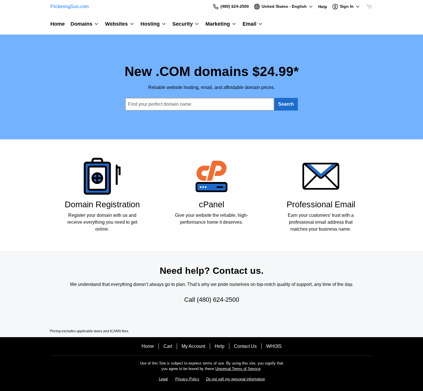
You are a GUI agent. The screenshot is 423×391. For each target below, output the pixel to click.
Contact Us (245, 346)
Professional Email (321, 204)
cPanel (211, 204)
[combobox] (200, 104)
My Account (193, 346)
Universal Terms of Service (237, 369)
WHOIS (274, 346)
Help (219, 346)
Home (148, 346)
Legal (163, 379)
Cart (167, 346)
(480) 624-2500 (218, 299)
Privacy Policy (187, 379)
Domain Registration (102, 204)
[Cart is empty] (369, 6)
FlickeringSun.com (69, 6)
